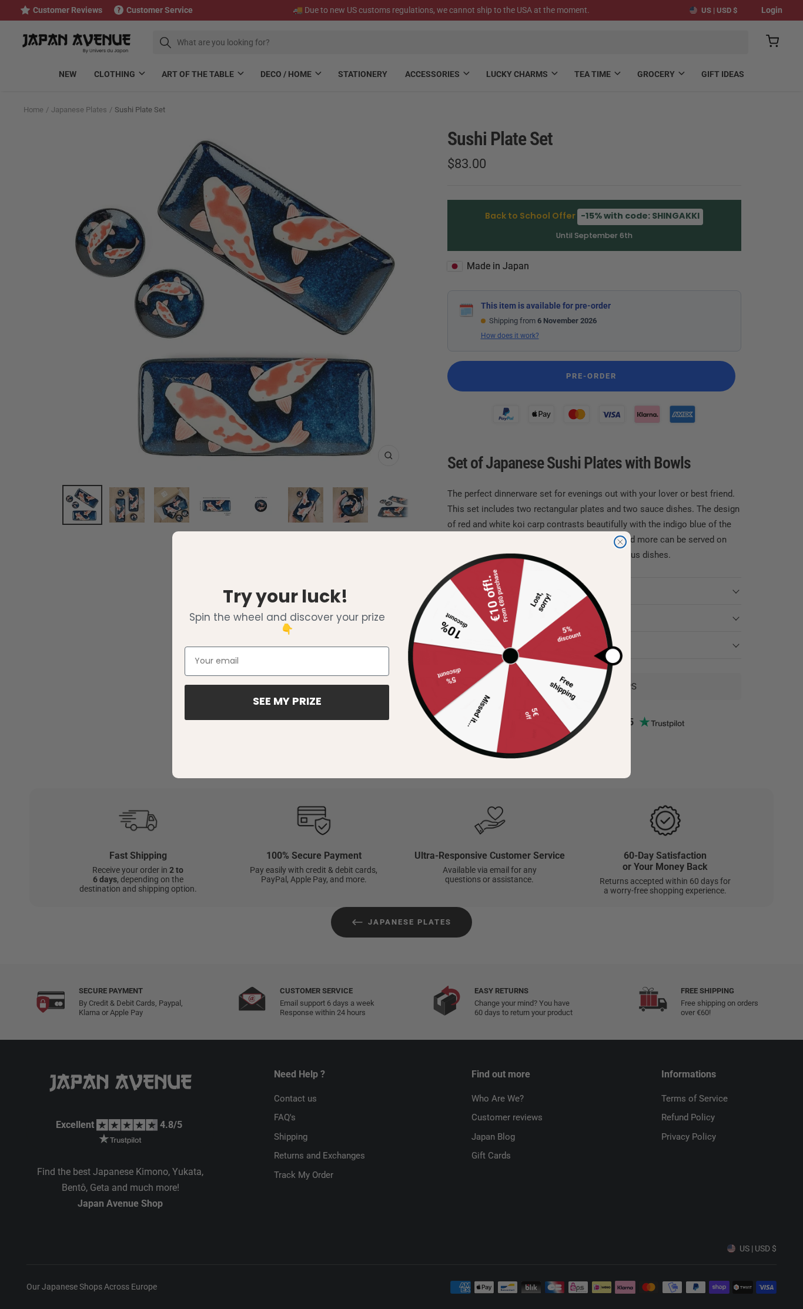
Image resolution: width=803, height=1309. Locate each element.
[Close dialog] (620, 542)
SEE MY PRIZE (287, 702)
